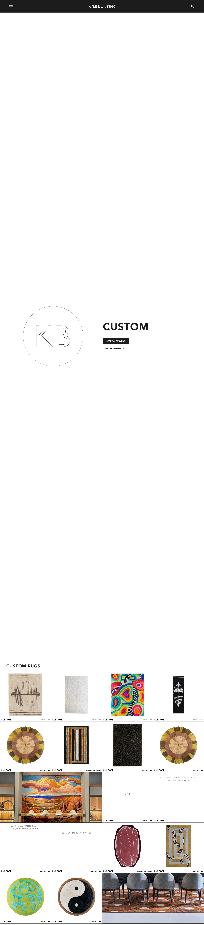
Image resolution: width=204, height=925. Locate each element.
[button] (113, 349)
